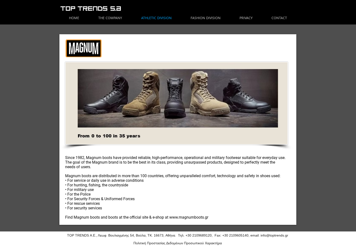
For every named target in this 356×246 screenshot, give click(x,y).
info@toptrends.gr (274, 235)
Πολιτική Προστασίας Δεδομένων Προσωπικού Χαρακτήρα (177, 243)
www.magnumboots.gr (188, 217)
